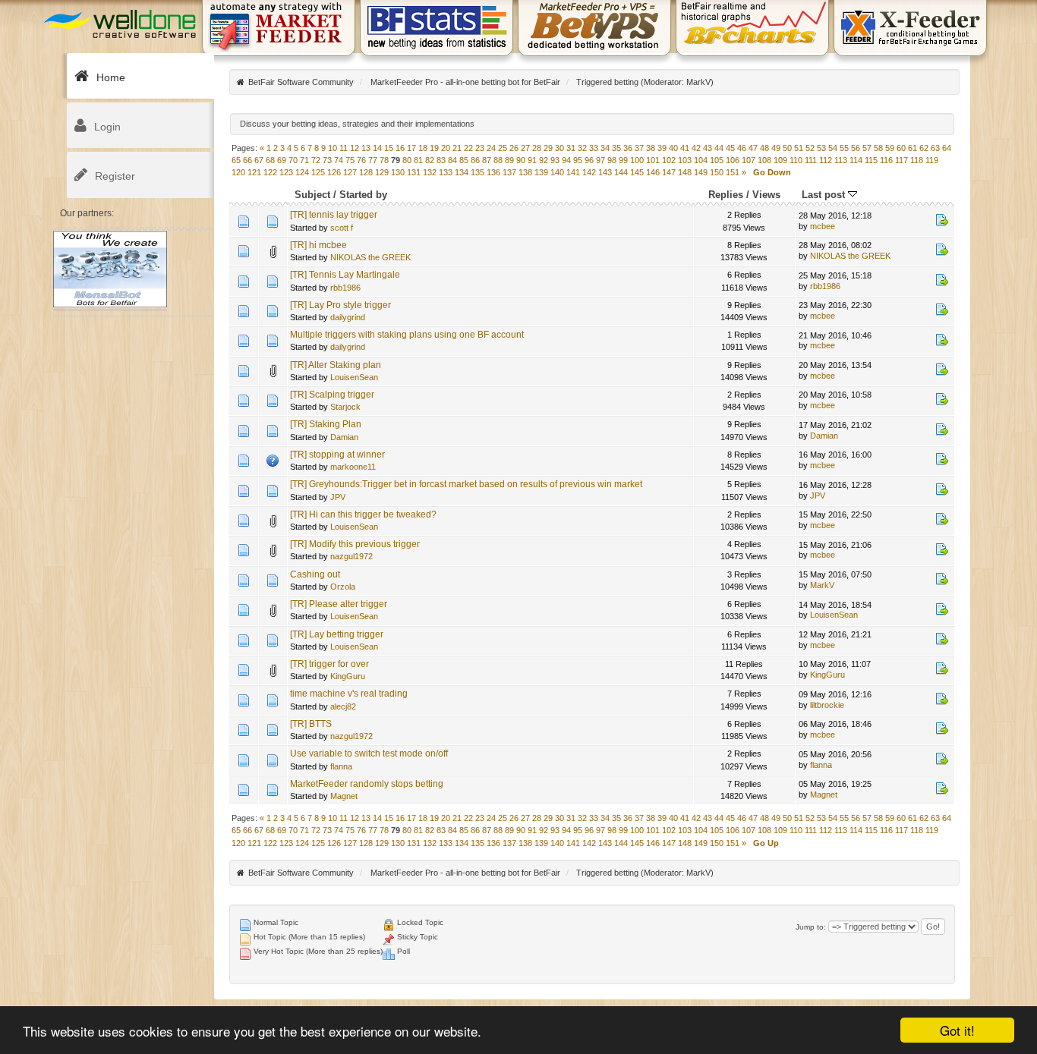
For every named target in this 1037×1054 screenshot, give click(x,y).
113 (840, 160)
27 (525, 148)
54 (832, 148)
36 (627, 148)
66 (247, 160)
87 (486, 160)
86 (475, 160)
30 (559, 148)
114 (855, 160)
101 (653, 160)
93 (554, 160)
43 (707, 148)
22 (468, 148)
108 (764, 160)
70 (293, 160)
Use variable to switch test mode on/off (369, 753)
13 (365, 148)
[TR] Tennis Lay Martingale (345, 274)
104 (701, 160)
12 (354, 148)
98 (611, 160)
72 (315, 160)
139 (541, 172)
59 (889, 148)
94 (566, 160)
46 (741, 148)
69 (281, 160)
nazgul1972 (351, 556)
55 (844, 148)
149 (701, 172)
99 (623, 160)
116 (886, 160)
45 (730, 148)
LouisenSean (354, 377)
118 (916, 160)
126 (334, 172)
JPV (337, 497)
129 (382, 172)
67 (258, 160)
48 (764, 148)
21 (457, 148)
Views (766, 194)
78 (384, 160)
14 (377, 148)
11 (343, 148)
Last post (825, 194)
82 (429, 160)
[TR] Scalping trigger (332, 394)
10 (332, 148)
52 (810, 148)
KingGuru (347, 676)
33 (593, 148)
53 (821, 148)
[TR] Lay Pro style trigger (340, 305)
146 (653, 172)
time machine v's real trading (349, 693)
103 (685, 160)
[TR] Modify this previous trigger (355, 544)
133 (445, 172)
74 (338, 160)
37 (639, 148)
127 (350, 172)
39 (662, 148)
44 (718, 148)
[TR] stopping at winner (337, 454)
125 (318, 172)
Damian (344, 437)
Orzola (342, 586)
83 (441, 160)
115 (871, 160)
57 (867, 148)
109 (780, 160)
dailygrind (347, 317)
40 (673, 148)
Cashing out (315, 574)
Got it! (957, 1030)
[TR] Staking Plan (325, 424)
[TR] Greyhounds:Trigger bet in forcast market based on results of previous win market (466, 484)
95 (577, 160)
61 (912, 148)
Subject (312, 194)
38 (650, 148)
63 (935, 148)
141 (573, 172)
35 (616, 148)
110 (796, 160)
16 (400, 148)
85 (463, 160)
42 (696, 148)
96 (589, 160)
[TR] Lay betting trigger (336, 634)
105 (716, 160)
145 (637, 172)
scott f (341, 227)
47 (753, 148)
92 (543, 160)
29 (548, 148)
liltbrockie (827, 704)
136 (493, 172)
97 (600, 160)
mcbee (822, 226)
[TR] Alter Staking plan (335, 365)
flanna (341, 766)
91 (532, 160)
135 (477, 172)
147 (669, 172)
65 (236, 160)
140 (557, 172)
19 (434, 148)
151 (732, 172)
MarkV (698, 82)
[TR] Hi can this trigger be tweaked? (363, 514)
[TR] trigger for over (329, 664)
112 (825, 160)
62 (923, 148)
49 (775, 148)
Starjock (345, 406)
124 (302, 172)
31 (570, 148)
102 (669, 160)
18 (422, 148)
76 (361, 160)
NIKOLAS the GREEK (370, 257)
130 (398, 172)
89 (509, 160)
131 (414, 172)
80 (406, 160)
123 (286, 172)
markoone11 (353, 466)
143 (605, 172)
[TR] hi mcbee (318, 245)
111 (811, 160)
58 (878, 148)
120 (238, 172)
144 (621, 172)
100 (637, 160)
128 (366, 172)
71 (304, 160)
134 (461, 172)
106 (732, 160)
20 (445, 148)
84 (452, 160)
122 (270, 172)
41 (684, 148)
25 (502, 148)
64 (946, 148)
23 (479, 148)
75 (350, 160)
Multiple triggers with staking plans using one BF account (407, 334)
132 (430, 172)
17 (411, 148)
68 (270, 160)
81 (418, 160)
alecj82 (343, 706)
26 (513, 148)
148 (685, 172)
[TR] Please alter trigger (338, 604)
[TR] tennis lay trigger (333, 214)
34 (605, 148)
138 (525, 172)
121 (254, 172)
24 (491, 148)
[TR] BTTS (311, 724)
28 (536, 148)
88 (498, 160)
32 (582, 148)
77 (372, 160)
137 (509, 172)
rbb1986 (345, 287)
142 (589, 172)
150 (716, 172)
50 (787, 148)
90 (520, 160)
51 (798, 148)
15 (388, 148)
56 (855, 148)
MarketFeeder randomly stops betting (366, 784)
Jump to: (811, 927)
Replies (725, 194)
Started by (363, 194)
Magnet (344, 796)
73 (327, 160)
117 (901, 160)
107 (748, 160)
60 (901, 148)
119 (931, 160)
